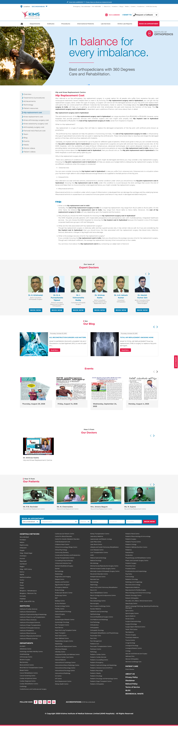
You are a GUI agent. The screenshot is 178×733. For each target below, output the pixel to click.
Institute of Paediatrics (27, 630)
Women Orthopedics (131, 659)
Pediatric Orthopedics (97, 684)
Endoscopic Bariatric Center (63, 592)
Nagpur (22, 566)
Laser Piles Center (95, 542)
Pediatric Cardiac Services (98, 657)
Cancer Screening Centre (27, 675)
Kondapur (23, 539)
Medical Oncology (95, 560)
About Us (107, 6)
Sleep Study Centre (131, 603)
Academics (140, 6)
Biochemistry (24, 662)
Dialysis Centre (59, 579)
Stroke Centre (129, 618)
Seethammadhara (25, 577)
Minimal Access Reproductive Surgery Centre (104, 566)
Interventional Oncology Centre (65, 670)
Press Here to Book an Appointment (99, 2)
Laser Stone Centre (96, 544)
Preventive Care (130, 566)
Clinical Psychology (61, 550)
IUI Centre (58, 676)
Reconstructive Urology (132, 584)
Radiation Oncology (131, 579)
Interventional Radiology (62, 673)
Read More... (55, 350)
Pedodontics (129, 552)
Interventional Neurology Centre (65, 668)
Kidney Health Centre (61, 684)
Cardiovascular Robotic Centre (64, 533)
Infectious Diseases (61, 649)
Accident (22, 646)
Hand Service (59, 627)
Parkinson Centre (95, 649)
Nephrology (94, 584)
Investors (115, 6)
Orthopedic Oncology (97, 630)
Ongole (22, 550)
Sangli (21, 582)
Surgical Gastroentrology (133, 621)
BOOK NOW (35, 310)
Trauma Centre (130, 640)
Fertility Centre (59, 609)
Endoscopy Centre (61, 595)
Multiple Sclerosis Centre (97, 576)
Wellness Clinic (130, 656)
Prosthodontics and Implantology (136, 571)
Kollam (22, 588)
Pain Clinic (93, 638)
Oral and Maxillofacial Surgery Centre (101, 617)
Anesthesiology (24, 654)
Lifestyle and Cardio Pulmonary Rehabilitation (104, 547)
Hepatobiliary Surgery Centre (64, 641)
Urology (128, 651)
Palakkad (22, 598)
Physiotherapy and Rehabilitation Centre (138, 558)
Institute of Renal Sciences (28, 633)
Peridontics (129, 555)
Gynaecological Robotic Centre (64, 619)
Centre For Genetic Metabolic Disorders (67, 539)
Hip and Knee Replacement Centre (66, 646)
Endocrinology (59, 590)
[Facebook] (35, 704)
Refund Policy (131, 684)
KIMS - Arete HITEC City (27, 601)
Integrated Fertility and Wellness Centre (67, 654)
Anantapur (23, 556)
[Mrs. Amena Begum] (105, 495)
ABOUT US (130, 674)
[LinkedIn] (54, 704)
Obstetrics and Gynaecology (99, 611)
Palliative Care (94, 643)
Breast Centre (24, 670)
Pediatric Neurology (96, 670)
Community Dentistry (62, 552)
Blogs (121, 6)
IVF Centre (58, 678)
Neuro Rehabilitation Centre (99, 592)
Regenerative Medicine (132, 587)
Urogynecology (130, 643)
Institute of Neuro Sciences (28, 620)
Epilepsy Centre (60, 601)
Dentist (57, 568)
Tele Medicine (129, 632)
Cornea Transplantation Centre (64, 558)
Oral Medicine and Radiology (99, 619)
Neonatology (94, 582)
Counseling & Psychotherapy (64, 560)
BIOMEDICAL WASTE (134, 694)
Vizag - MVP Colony (26, 569)
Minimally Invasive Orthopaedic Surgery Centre (104, 571)
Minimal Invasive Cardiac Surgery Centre (102, 568)
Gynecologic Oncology (62, 622)
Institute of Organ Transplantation (30, 625)
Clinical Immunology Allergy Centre (66, 547)
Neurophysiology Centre (97, 601)
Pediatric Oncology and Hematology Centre (104, 678)
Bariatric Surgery (25, 659)
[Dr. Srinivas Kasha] (38, 446)
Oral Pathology (95, 622)
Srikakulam (23, 547)
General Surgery (60, 614)
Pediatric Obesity (95, 673)
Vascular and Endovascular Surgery (136, 653)
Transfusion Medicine (132, 637)
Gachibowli (23, 564)
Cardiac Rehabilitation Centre (29, 683)
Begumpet (23, 561)
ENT (56, 598)
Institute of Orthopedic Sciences (30, 628)
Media (127, 6)
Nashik (22, 574)
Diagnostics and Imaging (63, 576)
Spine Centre (129, 610)
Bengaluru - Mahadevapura (28, 590)
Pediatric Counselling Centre (99, 660)
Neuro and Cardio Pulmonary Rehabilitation (104, 587)
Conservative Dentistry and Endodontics (67, 555)
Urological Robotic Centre (133, 648)
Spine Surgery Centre (132, 613)
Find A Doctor (129, 669)
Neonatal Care (94, 579)
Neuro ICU (93, 590)
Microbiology (94, 563)
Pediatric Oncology (96, 676)
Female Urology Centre (62, 606)
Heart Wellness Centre (62, 638)
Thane (22, 585)
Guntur (22, 580)
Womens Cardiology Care (133, 661)
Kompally (23, 596)
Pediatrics (128, 550)
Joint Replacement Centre (63, 681)
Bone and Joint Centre (27, 665)
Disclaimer (130, 681)
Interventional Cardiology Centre (65, 662)
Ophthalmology (95, 614)
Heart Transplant (60, 633)
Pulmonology (129, 576)
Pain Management (96, 641)
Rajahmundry (24, 545)
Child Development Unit (62, 542)
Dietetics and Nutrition (62, 582)
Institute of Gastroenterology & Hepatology (33, 614)
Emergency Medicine (61, 587)
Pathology (93, 652)
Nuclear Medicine (95, 609)
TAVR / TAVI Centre (131, 629)
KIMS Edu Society (151, 6)
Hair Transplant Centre (62, 625)
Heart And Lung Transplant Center (65, 630)
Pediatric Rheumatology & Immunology (137, 536)
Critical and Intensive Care (63, 563)
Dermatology (59, 571)
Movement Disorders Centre (99, 574)
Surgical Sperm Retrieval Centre (135, 627)
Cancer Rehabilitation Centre (29, 673)
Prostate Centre (130, 568)
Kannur (22, 572)
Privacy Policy (131, 677)
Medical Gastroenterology (98, 558)
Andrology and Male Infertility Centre (31, 651)
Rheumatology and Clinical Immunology (138, 592)
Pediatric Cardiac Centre (97, 654)
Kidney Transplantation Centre (99, 533)
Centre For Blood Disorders (63, 536)
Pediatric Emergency (96, 662)
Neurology (93, 598)
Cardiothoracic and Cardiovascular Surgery (33, 689)
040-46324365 (96, 6)
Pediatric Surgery (130, 539)
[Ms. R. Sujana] (139, 495)
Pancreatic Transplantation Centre (101, 646)
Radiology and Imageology (133, 582)
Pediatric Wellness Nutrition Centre (136, 547)
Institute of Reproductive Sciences (30, 636)
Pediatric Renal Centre (132, 533)
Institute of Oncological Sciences (30, 622)
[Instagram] (45, 704)
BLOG (127, 690)
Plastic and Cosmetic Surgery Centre (136, 560)
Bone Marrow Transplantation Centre (31, 667)
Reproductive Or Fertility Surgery (135, 590)
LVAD (92, 555)
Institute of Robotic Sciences (28, 638)
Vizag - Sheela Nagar (26, 553)
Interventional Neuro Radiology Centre (67, 665)
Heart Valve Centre (61, 635)
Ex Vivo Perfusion (60, 603)
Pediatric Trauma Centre (133, 542)
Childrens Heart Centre (62, 544)
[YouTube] (49, 704)
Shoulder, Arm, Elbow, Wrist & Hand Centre (138, 601)
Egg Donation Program (62, 584)
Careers (133, 6)
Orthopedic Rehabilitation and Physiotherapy (104, 633)
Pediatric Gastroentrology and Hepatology (103, 665)
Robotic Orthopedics (131, 598)
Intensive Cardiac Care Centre (64, 657)
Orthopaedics (94, 627)
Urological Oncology (131, 645)
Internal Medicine (60, 660)
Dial (76, 2)
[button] (39, 6)
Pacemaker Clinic (95, 635)
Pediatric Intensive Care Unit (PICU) (101, 668)
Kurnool (22, 558)
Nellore (22, 542)
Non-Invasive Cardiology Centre (100, 606)
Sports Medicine (130, 616)
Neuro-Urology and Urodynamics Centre (103, 595)
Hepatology (58, 643)
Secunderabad (24, 537)
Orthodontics (94, 625)
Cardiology (23, 686)
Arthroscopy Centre (26, 657)
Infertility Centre (60, 652)
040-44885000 (114, 15)
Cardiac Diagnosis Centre (27, 681)
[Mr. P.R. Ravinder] (38, 495)
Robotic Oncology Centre (133, 595)
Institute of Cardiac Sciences (28, 609)
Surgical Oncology (131, 624)
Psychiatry (128, 574)
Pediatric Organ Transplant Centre (100, 681)
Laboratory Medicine (96, 536)
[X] (40, 704)
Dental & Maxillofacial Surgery (64, 566)
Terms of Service (132, 687)
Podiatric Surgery (130, 563)
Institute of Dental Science (28, 611)
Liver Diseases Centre (96, 550)
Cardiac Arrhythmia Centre (28, 678)
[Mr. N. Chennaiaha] (72, 495)
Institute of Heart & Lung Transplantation (32, 617)
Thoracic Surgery (130, 635)
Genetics (57, 617)
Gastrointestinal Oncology (63, 611)
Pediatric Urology (130, 544)
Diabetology (59, 574)
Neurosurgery (94, 603)
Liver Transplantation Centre (99, 552)
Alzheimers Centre (25, 649)
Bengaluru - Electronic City (28, 593)
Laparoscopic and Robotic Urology (101, 539)
